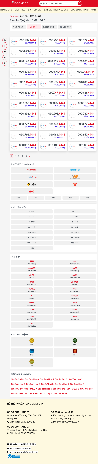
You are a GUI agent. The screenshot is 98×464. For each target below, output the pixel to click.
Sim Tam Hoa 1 (75, 379)
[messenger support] (4, 51)
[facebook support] (4, 46)
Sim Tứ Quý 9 (17, 379)
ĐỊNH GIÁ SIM (34, 10)
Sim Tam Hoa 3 (33, 384)
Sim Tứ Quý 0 (61, 379)
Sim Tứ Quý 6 (73, 389)
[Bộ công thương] (13, 455)
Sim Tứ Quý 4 (46, 393)
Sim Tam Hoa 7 (77, 384)
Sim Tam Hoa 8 (32, 393)
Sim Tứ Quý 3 (86, 389)
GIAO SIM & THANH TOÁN (83, 10)
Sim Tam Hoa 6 (60, 393)
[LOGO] (20, 3)
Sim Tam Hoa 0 (32, 379)
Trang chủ (14, 16)
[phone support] (4, 40)
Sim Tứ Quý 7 (30, 389)
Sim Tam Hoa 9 (45, 389)
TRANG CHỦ (6, 10)
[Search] (80, 3)
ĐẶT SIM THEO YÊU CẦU (56, 10)
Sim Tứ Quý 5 (17, 393)
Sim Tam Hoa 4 (62, 384)
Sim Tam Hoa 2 (18, 384)
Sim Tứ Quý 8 (47, 384)
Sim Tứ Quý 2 (59, 389)
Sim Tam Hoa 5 (47, 379)
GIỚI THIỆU (20, 10)
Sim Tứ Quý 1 (17, 389)
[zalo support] (4, 57)
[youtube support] (4, 63)
